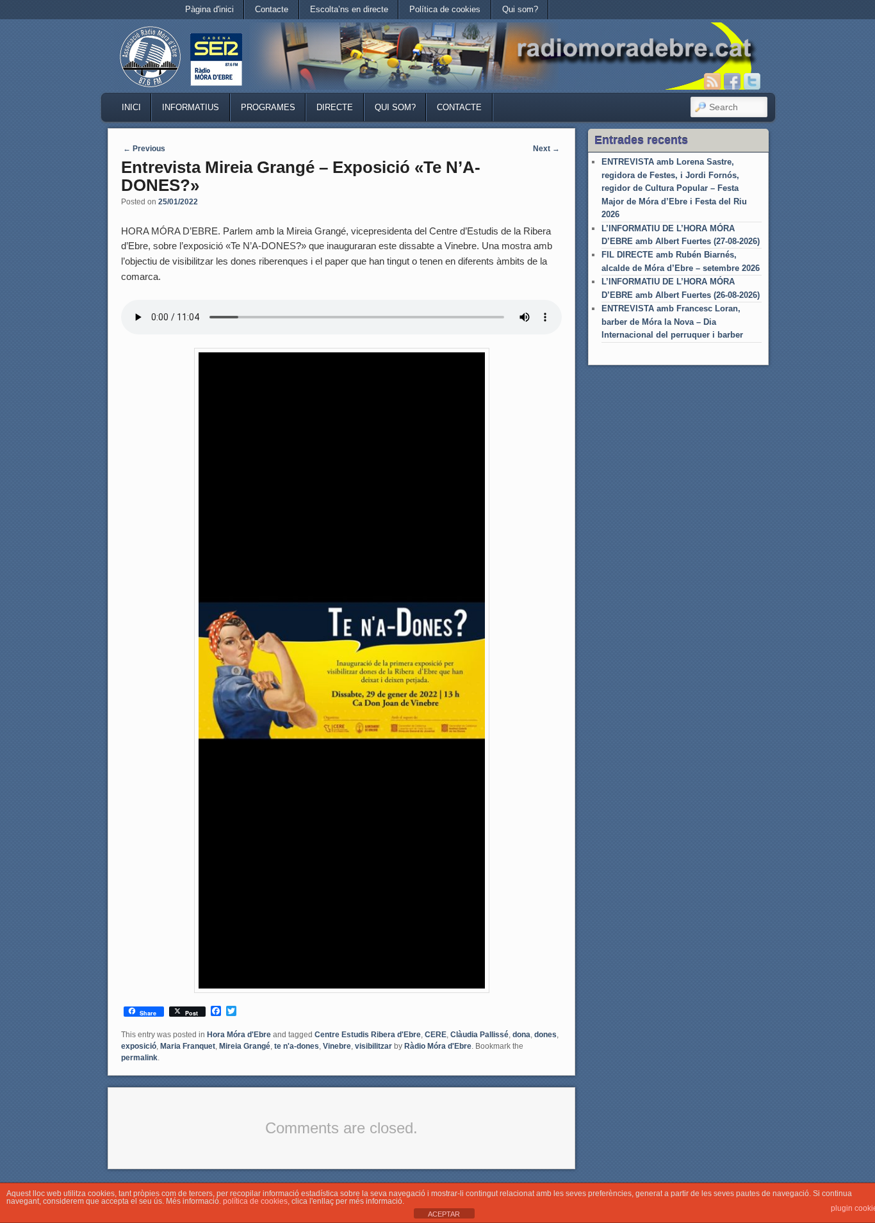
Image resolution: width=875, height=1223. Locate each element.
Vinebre (337, 1046)
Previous (144, 148)
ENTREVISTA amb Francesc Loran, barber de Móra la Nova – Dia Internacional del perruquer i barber (672, 322)
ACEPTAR (444, 1214)
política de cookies (255, 1201)
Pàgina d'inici (209, 9)
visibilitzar (373, 1046)
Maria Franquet (187, 1046)
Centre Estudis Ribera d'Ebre (368, 1034)
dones (545, 1034)
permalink (139, 1057)
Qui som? (520, 9)
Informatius (190, 107)
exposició (138, 1046)
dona (521, 1034)
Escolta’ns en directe (349, 9)
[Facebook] (732, 81)
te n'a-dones (296, 1046)
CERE (435, 1034)
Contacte (271, 9)
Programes (268, 107)
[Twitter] (752, 81)
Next (546, 148)
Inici (131, 107)
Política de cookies (444, 9)
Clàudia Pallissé (479, 1034)
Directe (334, 107)
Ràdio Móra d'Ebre (437, 1046)
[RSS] (712, 81)
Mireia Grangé (244, 1046)
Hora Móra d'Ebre (239, 1034)
